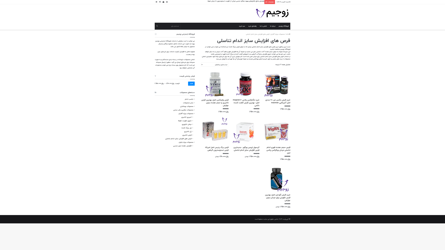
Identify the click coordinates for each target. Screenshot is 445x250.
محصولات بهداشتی (186, 106)
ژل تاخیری (188, 131)
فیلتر (191, 84)
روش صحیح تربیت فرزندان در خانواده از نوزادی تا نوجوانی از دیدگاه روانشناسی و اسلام (236, 1)
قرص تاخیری (187, 135)
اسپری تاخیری (186, 117)
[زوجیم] (272, 13)
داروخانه (180, 60)
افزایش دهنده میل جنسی (182, 146)
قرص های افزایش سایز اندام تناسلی (178, 139)
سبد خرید (242, 26)
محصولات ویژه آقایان (277, 34)
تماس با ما (263, 26)
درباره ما (272, 26)
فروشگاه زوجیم (284, 26)
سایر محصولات (188, 103)
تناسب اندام (189, 99)
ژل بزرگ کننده (186, 128)
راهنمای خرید (252, 26)
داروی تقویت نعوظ (185, 121)
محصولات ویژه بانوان (186, 142)
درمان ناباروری (187, 124)
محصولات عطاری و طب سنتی (183, 110)
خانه (287, 34)
